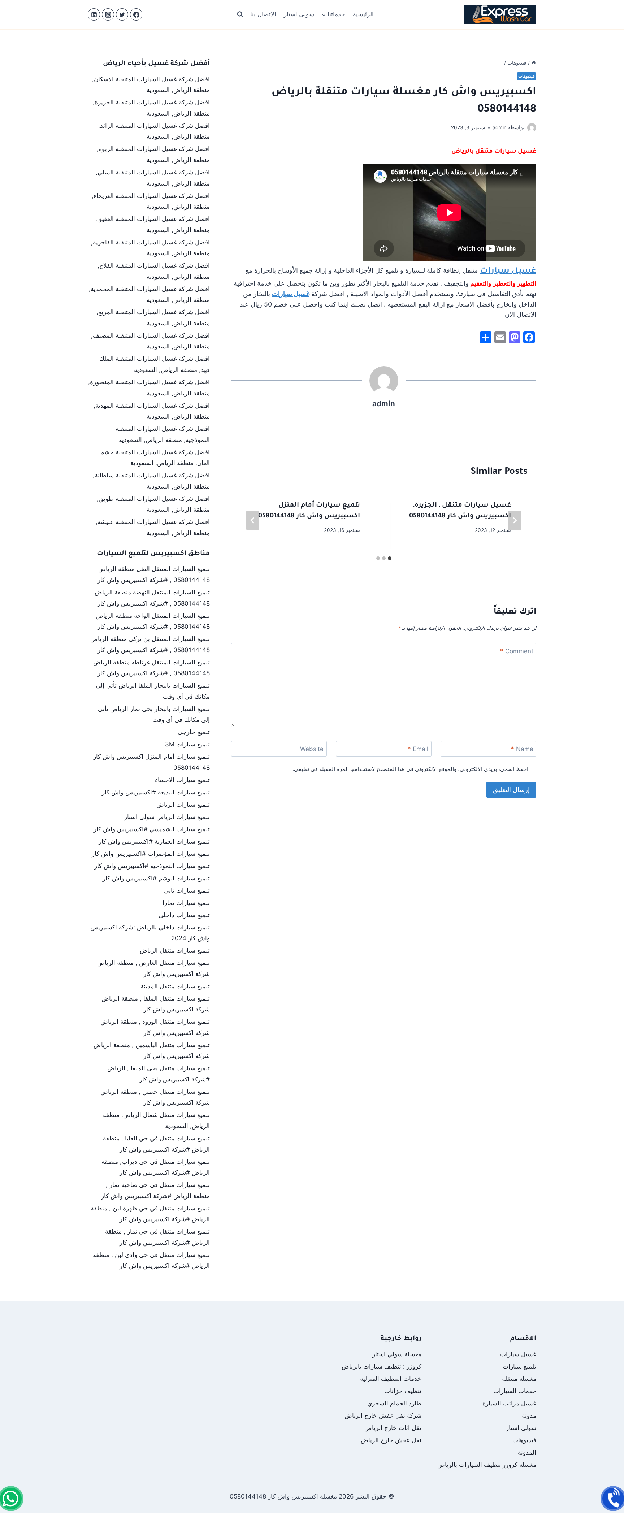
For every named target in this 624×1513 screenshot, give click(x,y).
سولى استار (299, 14)
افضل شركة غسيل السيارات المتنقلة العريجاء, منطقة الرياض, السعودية (151, 201)
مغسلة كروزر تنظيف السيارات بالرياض (486, 1464)
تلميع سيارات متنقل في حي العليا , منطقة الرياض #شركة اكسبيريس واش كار (156, 1144)
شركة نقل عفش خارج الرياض (382, 1415)
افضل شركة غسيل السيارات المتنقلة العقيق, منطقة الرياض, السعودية (152, 224)
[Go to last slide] (514, 520)
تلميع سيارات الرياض (183, 804)
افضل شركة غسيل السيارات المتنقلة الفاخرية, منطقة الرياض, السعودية (150, 248)
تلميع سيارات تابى (187, 890)
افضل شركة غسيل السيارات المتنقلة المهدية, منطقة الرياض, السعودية (152, 411)
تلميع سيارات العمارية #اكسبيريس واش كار (154, 841)
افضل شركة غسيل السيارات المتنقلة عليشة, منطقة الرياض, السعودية (153, 527)
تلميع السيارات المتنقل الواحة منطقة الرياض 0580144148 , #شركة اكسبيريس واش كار (153, 621)
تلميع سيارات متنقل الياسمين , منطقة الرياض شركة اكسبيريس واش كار (152, 1050)
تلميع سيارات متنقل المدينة (175, 986)
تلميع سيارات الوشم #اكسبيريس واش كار (156, 878)
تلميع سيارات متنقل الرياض (175, 950)
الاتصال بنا (263, 14)
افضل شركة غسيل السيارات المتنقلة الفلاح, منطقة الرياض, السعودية (154, 271)
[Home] (533, 63)
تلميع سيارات (519, 1366)
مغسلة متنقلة (519, 1378)
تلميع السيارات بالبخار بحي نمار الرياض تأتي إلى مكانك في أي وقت (154, 714)
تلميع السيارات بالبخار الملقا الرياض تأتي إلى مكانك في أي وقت (153, 691)
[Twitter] (122, 14)
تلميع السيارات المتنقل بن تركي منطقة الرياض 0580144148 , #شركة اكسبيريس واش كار (150, 644)
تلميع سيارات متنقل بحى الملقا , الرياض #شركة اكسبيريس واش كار (158, 1074)
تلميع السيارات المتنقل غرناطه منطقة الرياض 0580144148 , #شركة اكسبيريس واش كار (151, 668)
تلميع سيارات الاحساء (182, 780)
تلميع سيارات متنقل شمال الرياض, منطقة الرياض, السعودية (156, 1120)
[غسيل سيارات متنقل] (11, 1498)
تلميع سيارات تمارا (186, 902)
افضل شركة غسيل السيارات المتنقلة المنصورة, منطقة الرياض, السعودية (149, 387)
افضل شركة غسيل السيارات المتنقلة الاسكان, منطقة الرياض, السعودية (151, 84)
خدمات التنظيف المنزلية (390, 1378)
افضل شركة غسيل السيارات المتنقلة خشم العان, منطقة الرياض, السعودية (155, 457)
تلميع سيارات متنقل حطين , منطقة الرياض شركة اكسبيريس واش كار (155, 1097)
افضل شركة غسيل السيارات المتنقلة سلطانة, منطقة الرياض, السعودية (151, 481)
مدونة (529, 1415)
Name (522, 749)
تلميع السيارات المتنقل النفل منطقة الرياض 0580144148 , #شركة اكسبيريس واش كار (154, 574)
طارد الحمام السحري (394, 1403)
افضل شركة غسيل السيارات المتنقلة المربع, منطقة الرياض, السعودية (153, 317)
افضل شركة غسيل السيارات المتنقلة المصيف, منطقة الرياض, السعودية (150, 341)
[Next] (252, 520)
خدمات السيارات (514, 1391)
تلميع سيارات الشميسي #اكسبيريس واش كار (152, 829)
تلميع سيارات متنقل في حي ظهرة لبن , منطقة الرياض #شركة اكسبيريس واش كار (150, 1214)
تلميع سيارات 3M (187, 744)
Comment (516, 651)
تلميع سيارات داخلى (184, 915)
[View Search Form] (240, 14)
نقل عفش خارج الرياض (391, 1440)
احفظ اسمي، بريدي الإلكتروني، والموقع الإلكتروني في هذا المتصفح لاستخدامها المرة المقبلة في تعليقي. (410, 769)
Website (312, 749)
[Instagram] (108, 14)
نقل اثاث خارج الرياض (392, 1427)
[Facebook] (136, 14)
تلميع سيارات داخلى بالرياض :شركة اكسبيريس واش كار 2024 (150, 933)
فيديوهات (526, 76)
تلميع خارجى (194, 732)
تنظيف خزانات (402, 1391)
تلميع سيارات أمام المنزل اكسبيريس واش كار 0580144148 (151, 762)
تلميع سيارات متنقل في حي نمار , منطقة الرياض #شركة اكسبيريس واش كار (157, 1237)
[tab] (389, 558)
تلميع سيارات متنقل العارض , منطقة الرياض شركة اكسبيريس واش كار (153, 968)
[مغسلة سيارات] (613, 1498)
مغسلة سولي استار (396, 1354)
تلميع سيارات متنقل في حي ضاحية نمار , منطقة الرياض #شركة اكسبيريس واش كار (155, 1190)
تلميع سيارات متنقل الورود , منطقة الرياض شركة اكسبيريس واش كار (155, 1027)
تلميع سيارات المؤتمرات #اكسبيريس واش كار (151, 853)
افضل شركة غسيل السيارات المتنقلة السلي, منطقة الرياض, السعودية (153, 178)
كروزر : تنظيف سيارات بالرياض (381, 1366)
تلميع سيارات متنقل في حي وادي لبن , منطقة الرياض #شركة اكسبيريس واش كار (151, 1260)
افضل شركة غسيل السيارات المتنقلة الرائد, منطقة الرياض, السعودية (154, 131)
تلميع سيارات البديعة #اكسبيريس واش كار (156, 792)
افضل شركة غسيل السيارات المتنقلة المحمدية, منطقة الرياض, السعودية (149, 294)
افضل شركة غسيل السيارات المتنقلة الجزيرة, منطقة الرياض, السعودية (151, 108)
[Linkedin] (94, 14)
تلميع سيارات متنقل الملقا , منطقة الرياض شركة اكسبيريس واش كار (155, 1004)
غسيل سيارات (508, 271)
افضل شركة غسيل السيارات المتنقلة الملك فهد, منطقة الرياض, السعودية (154, 364)
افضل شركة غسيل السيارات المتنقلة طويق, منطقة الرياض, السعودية (153, 504)
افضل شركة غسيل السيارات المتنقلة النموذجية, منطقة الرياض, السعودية (163, 434)
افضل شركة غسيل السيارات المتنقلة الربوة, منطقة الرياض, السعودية (153, 154)
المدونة (527, 1452)
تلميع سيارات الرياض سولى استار (167, 816)
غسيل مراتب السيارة (509, 1403)
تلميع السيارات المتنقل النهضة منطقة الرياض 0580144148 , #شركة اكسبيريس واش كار (152, 598)
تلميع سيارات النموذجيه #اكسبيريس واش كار (152, 866)
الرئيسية (363, 14)
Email (418, 749)
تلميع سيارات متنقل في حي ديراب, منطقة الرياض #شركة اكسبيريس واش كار (155, 1167)
